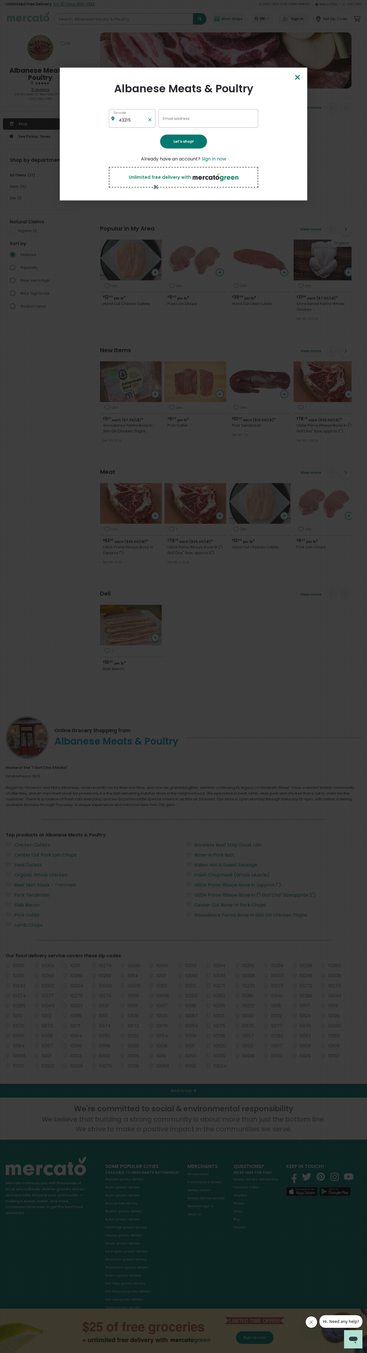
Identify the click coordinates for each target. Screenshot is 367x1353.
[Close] (297, 78)
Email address (176, 118)
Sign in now (214, 158)
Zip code (119, 113)
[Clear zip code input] (150, 118)
